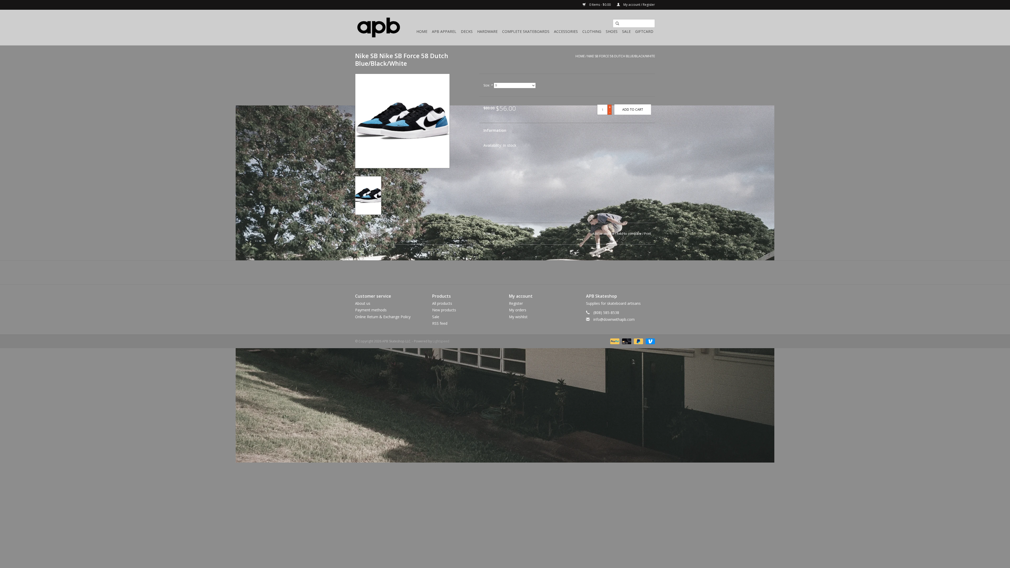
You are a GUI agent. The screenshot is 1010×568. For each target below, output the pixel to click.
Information (494, 130)
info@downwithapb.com (614, 319)
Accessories (566, 31)
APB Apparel (444, 31)
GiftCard (644, 31)
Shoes (612, 31)
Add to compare (629, 233)
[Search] (615, 23)
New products (444, 309)
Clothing (591, 31)
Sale (626, 31)
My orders (517, 309)
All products (442, 303)
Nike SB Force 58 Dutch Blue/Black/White (621, 56)
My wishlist (518, 316)
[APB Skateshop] (378, 27)
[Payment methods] (614, 341)
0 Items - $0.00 (600, 4)
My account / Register (639, 4)
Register (516, 303)
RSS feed (439, 323)
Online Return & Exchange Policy (383, 316)
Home (421, 31)
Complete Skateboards (525, 31)
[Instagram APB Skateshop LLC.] (514, 272)
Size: (488, 85)
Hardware (487, 31)
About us (362, 303)
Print (647, 233)
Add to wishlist (603, 233)
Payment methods (371, 309)
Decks (467, 31)
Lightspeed (441, 341)
